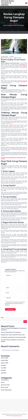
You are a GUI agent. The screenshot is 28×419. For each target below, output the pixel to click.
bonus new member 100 (22, 149)
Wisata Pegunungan (6, 390)
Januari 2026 (4, 360)
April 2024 (3, 372)
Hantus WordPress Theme (16, 415)
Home (10, 23)
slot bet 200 (14, 122)
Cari (2, 317)
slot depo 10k (24, 80)
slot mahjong (22, 64)
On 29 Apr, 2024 (4, 56)
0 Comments (18, 58)
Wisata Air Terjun (8, 58)
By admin (12, 56)
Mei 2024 (3, 370)
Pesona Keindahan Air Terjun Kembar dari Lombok (13, 158)
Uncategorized (5, 380)
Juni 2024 (3, 367)
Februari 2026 (4, 358)
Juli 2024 (3, 365)
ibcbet (22, 103)
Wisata (15, 23)
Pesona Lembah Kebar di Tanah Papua (11, 332)
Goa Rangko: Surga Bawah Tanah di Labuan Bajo (13, 337)
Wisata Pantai (4, 387)
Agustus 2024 (4, 363)
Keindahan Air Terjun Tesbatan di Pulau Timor (13, 334)
